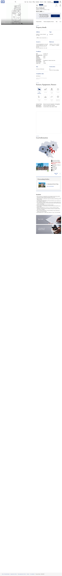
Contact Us (55, 15)
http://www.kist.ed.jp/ (50, 186)
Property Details (38, 21)
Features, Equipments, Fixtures (49, 21)
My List (60, 2)
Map (56, 21)
